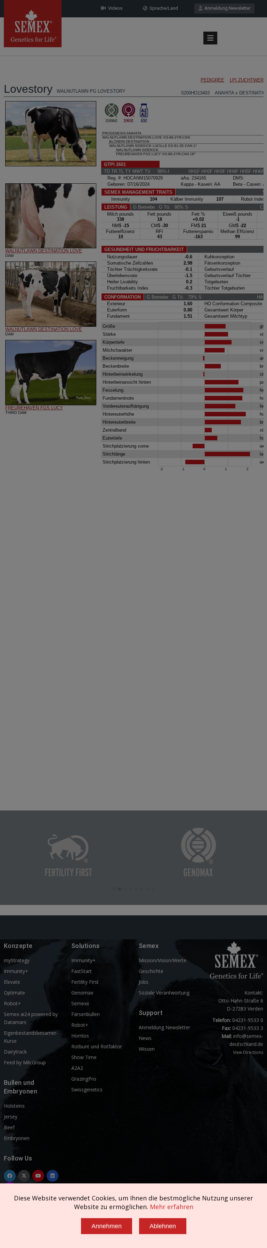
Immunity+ (16, 971)
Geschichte (151, 971)
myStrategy (17, 960)
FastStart (81, 971)
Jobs (143, 982)
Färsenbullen (85, 1014)
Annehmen (106, 1226)
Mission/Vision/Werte (162, 960)
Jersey (10, 1116)
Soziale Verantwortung (164, 992)
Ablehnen (162, 1226)
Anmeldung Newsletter (226, 8)
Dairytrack (15, 1051)
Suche (243, 21)
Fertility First (85, 982)
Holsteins (14, 1106)
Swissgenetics (87, 1089)
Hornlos (80, 1035)
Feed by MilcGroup (25, 1062)
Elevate (12, 982)
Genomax (82, 992)
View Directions (248, 1052)
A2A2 (77, 1068)
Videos (114, 8)
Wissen (147, 1049)
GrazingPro (83, 1078)
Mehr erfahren (171, 1207)
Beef (9, 1127)
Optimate (14, 992)
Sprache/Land (162, 8)
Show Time (84, 1057)
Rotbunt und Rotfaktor (96, 1046)
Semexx (80, 1003)
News (145, 1038)
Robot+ (12, 1003)
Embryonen (17, 1138)
